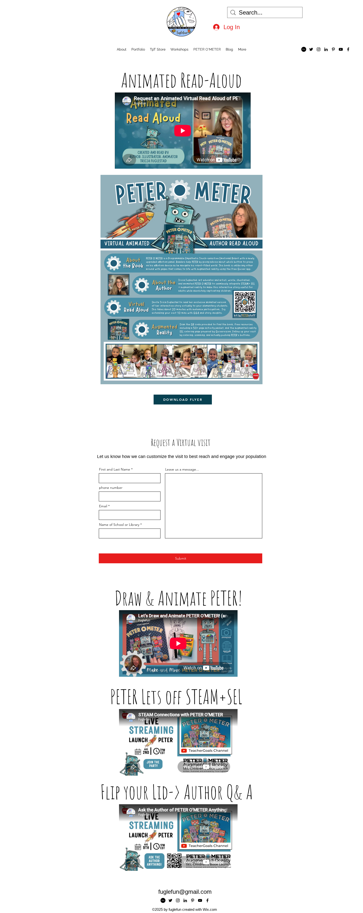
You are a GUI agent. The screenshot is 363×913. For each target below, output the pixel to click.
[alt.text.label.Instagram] (318, 49)
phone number (110, 487)
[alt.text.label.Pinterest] (333, 49)
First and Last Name (114, 469)
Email (103, 506)
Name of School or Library (119, 524)
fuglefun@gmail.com (185, 891)
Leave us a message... (182, 469)
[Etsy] (303, 49)
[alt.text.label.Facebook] (348, 49)
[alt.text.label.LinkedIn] (325, 49)
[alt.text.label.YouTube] (340, 49)
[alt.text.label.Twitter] (311, 49)
